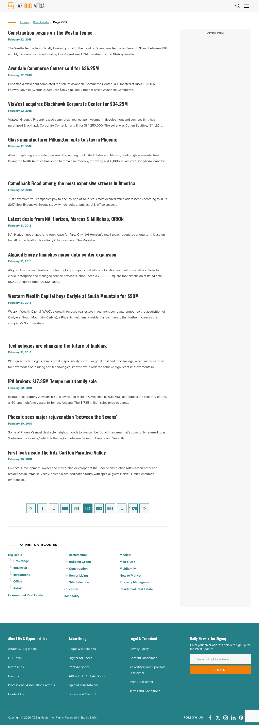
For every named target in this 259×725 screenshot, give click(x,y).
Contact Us (16, 694)
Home (24, 22)
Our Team (15, 658)
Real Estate (41, 22)
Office (17, 581)
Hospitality (71, 596)
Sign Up (220, 670)
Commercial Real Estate (25, 595)
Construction (78, 568)
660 (65, 508)
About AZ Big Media (22, 648)
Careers (13, 676)
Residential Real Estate (136, 589)
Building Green (80, 561)
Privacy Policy (139, 648)
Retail (17, 588)
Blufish (94, 717)
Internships (16, 667)
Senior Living (78, 575)
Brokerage (21, 561)
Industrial (20, 567)
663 (99, 508)
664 (110, 508)
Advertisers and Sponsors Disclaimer (147, 670)
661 (76, 508)
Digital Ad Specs (80, 658)
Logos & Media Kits (82, 648)
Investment (21, 574)
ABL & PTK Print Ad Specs (87, 676)
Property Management (136, 582)
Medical (125, 555)
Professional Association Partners (31, 685)
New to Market (130, 575)
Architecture (78, 555)
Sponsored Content (82, 694)
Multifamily (128, 568)
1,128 (133, 508)
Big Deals (15, 555)
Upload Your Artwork (83, 685)
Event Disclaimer (141, 681)
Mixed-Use (127, 561)
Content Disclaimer (143, 658)
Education (71, 589)
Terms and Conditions (145, 691)
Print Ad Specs (79, 667)
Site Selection (79, 582)
